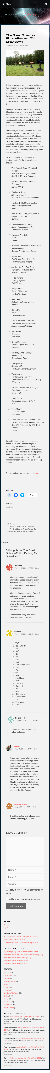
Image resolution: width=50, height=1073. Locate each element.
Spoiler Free (8, 1005)
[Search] (46, 4)
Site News (7, 1002)
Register (6, 925)
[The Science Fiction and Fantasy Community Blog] (25, 15)
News (6, 984)
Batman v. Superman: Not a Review (22, 526)
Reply (37, 568)
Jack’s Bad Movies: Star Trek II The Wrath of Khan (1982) (23, 954)
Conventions (8, 975)
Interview (7, 978)
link (37, 473)
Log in (6, 928)
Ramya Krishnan (21, 804)
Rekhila (17, 746)
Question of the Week (11, 993)
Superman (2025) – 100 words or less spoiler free (21, 952)
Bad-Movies (8, 972)
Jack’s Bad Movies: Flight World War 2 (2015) (25, 1017)
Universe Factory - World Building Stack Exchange (21, 937)
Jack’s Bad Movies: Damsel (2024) (16, 960)
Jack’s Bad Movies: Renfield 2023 (15, 963)
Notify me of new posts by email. (24, 898)
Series (6, 999)
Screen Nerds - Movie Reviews (14, 940)
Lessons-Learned (10, 981)
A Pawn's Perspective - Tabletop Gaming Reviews (21, 943)
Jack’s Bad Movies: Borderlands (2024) (17, 957)
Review (12, 524)
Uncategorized (9, 1007)
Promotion (7, 990)
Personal (7, 987)
